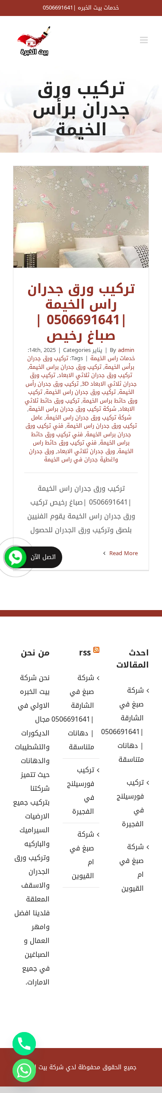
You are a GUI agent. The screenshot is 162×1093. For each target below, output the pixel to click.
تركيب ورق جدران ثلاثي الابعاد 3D (83, 379)
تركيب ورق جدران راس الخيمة (80, 392)
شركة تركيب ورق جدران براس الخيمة (72, 408)
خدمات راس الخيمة (112, 358)
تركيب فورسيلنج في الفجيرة (80, 790)
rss (85, 653)
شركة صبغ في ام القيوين (82, 855)
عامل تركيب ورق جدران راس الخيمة (84, 421)
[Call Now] (15, 557)
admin (126, 350)
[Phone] (24, 1043)
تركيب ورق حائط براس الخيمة (83, 396)
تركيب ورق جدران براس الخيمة (65, 366)
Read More (123, 553)
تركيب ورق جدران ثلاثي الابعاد (95, 375)
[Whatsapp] (24, 1070)
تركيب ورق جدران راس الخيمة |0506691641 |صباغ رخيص (81, 217)
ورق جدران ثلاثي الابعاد (86, 451)
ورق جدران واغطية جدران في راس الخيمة (73, 455)
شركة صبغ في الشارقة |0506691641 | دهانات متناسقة (80, 712)
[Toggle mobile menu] (144, 40)
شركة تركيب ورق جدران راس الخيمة (88, 417)
